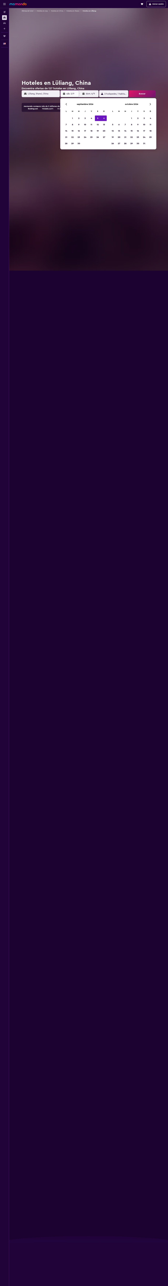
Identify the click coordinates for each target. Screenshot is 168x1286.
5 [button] (97, 118)
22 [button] (72, 137)
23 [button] (79, 137)
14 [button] (66, 131)
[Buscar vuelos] (4, 12)
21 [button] (66, 137)
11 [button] (91, 125)
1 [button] (72, 118)
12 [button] (98, 125)
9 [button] (78, 125)
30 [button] (79, 143)
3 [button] (85, 118)
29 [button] (72, 143)
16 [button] (79, 131)
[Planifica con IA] (4, 28)
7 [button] (66, 125)
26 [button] (97, 137)
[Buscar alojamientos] (4, 17)
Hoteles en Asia (42, 11)
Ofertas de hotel (27, 11)
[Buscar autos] (4, 23)
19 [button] (98, 131)
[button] (4, 4)
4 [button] (91, 118)
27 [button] (104, 137)
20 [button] (104, 131)
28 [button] (66, 143)
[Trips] (4, 36)
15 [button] (73, 131)
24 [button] (85, 137)
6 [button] (104, 118)
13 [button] (104, 125)
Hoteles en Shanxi (72, 11)
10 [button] (85, 125)
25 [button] (91, 137)
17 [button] (85, 131)
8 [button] (72, 125)
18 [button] (91, 131)
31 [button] (144, 143)
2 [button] (78, 118)
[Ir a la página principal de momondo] (18, 4)
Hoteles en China (57, 11)
